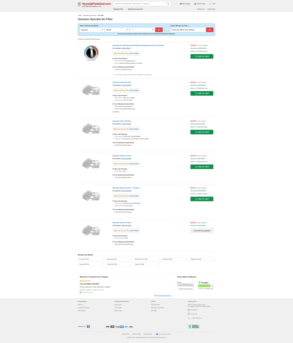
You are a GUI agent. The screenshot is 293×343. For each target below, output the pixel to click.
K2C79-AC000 (126, 158)
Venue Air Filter (139, 264)
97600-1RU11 (126, 48)
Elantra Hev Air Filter (141, 259)
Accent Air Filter (84, 259)
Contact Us (201, 9)
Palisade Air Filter (196, 259)
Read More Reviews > (165, 295)
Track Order (118, 308)
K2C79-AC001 (126, 124)
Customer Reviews (84, 308)
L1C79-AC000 (126, 85)
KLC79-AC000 (126, 191)
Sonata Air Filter (84, 264)
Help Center (211, 9)
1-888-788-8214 (196, 318)
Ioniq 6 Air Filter (167, 259)
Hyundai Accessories (135, 9)
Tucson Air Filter (112, 264)
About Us (81, 305)
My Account (118, 305)
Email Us (194, 310)
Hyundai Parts (118, 9)
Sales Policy (126, 334)
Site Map (154, 310)
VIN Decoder (82, 310)
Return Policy (136, 334)
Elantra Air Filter (112, 259)
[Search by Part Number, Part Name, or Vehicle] (168, 3)
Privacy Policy (148, 334)
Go (159, 30)
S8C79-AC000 (126, 225)
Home (80, 15)
